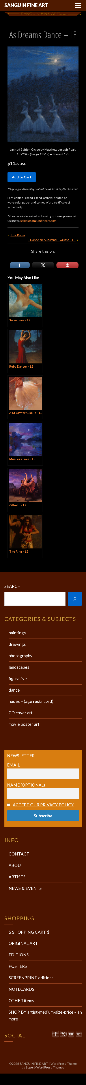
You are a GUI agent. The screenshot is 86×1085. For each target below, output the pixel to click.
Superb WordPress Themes (45, 1067)
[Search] (75, 599)
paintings (17, 632)
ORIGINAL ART (23, 943)
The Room (18, 235)
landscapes (19, 667)
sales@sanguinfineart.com (38, 220)
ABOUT (16, 865)
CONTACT (19, 853)
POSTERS (18, 966)
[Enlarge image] (73, 52)
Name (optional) (26, 784)
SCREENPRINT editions (31, 977)
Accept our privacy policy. (43, 804)
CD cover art (21, 712)
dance (14, 689)
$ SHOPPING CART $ (29, 932)
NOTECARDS (21, 989)
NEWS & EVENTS (25, 888)
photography (20, 655)
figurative (18, 678)
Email (13, 764)
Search (12, 586)
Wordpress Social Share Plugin (34, 1076)
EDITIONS (19, 954)
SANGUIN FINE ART (26, 5)
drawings (17, 644)
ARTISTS (17, 876)
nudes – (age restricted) (31, 701)
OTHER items (21, 1000)
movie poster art (24, 724)
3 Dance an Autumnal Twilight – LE (51, 240)
